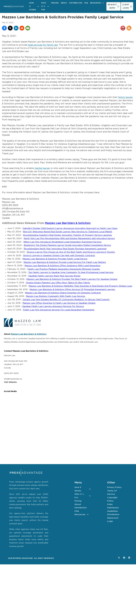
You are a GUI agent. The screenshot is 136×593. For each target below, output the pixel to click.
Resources (95, 3)
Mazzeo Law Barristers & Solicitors (68, 223)
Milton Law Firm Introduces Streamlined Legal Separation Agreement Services (62, 242)
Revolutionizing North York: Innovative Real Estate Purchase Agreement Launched (65, 249)
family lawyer (125, 97)
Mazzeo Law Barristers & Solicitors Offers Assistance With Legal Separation (62, 266)
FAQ (86, 3)
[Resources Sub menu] (103, 3)
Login (110, 521)
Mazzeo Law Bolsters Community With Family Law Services (55, 296)
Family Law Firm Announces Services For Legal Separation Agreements (58, 310)
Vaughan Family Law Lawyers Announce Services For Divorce (53, 306)
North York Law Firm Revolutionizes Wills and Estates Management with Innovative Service (69, 238)
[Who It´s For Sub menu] (48, 6)
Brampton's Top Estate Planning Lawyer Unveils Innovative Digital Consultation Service (67, 245)
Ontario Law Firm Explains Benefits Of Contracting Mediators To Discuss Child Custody (66, 299)
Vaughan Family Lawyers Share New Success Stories (54, 276)
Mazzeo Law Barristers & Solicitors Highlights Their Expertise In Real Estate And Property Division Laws (80, 286)
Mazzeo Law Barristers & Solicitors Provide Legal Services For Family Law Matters (65, 262)
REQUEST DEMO (112, 6)
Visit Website (10, 382)
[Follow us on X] (119, 558)
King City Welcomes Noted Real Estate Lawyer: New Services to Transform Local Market (67, 232)
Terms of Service (112, 492)
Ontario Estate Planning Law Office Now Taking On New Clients (58, 283)
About (64, 3)
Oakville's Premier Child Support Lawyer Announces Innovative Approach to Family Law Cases (70, 228)
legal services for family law (43, 45)
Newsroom (112, 518)
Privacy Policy (114, 487)
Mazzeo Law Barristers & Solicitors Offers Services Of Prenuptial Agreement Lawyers (72, 289)
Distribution (75, 3)
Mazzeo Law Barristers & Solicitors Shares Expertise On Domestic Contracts (63, 293)
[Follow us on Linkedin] (129, 558)
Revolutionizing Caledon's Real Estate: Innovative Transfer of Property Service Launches (67, 235)
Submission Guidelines (113, 509)
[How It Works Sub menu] (38, 6)
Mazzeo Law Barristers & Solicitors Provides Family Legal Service (55, 259)
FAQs (110, 504)
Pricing (55, 3)
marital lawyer (42, 168)
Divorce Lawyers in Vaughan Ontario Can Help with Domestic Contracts (59, 255)
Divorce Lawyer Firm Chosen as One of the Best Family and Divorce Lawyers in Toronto (71, 252)
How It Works (32, 6)
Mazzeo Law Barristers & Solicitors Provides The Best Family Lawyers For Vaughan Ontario (71, 279)
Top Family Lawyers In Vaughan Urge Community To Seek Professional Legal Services (70, 272)
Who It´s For (43, 6)
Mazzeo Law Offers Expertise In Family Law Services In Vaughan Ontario (59, 303)
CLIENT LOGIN (125, 6)
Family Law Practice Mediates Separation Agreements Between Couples (63, 269)
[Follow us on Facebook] (124, 558)
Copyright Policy (112, 499)
